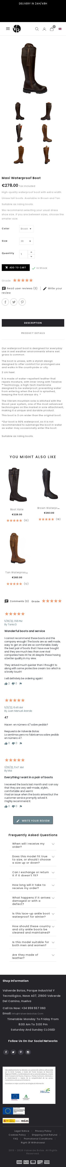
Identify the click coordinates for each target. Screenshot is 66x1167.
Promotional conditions (38, 1138)
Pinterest (22, 302)
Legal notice (21, 1130)
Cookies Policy (17, 1134)
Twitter (13, 1051)
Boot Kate (17, 509)
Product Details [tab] (33, 333)
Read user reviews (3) (22, 288)
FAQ (15, 1138)
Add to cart (15, 267)
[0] (52, 29)
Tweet (13, 302)
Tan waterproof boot (19, 572)
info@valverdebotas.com (27, 1013)
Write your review (35, 821)
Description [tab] (33, 323)
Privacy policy (43, 1130)
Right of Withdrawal (33, 1142)
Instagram (28, 1051)
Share (5, 302)
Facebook (6, 1051)
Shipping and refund (44, 1134)
